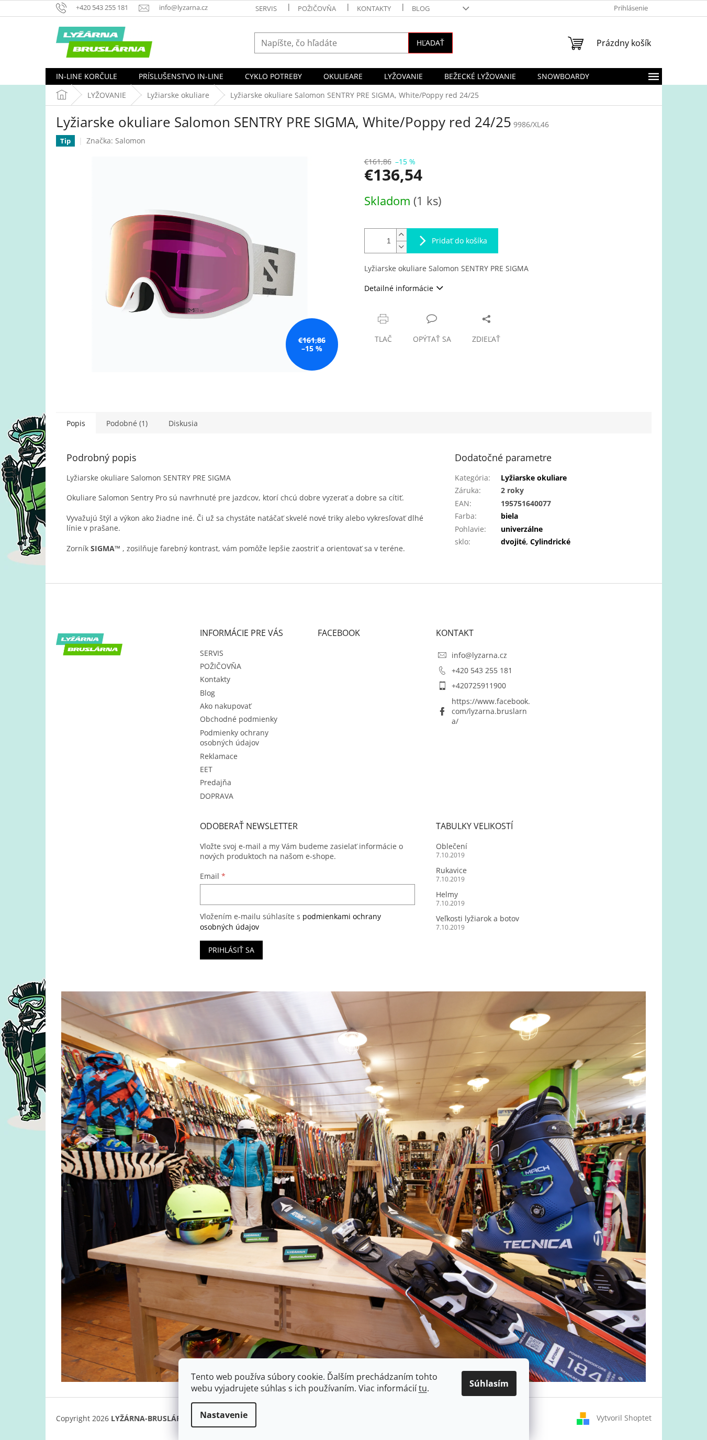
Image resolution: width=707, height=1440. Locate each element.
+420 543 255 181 (482, 670)
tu (423, 1388)
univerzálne (522, 529)
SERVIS (266, 8)
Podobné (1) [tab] (127, 423)
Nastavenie (224, 1415)
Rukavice (451, 870)
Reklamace (219, 756)
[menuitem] (87, 76)
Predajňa (215, 782)
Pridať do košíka (459, 240)
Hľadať (430, 43)
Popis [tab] (75, 423)
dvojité (513, 541)
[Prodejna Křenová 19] (353, 1186)
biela (509, 516)
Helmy (447, 894)
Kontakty (374, 8)
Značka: (115, 141)
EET (206, 769)
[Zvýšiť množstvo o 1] (401, 235)
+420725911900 (479, 685)
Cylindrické (550, 541)
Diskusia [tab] (183, 423)
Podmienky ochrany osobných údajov (234, 737)
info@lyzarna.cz (479, 655)
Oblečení (451, 846)
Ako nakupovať (225, 706)
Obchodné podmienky (238, 719)
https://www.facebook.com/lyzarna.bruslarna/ (491, 711)
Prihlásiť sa (231, 950)
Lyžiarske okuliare (534, 478)
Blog (421, 8)
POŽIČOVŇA (317, 8)
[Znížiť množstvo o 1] (401, 247)
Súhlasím (489, 1383)
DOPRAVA (216, 796)
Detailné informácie (398, 288)
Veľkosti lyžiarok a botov (477, 918)
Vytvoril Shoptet (624, 1418)
